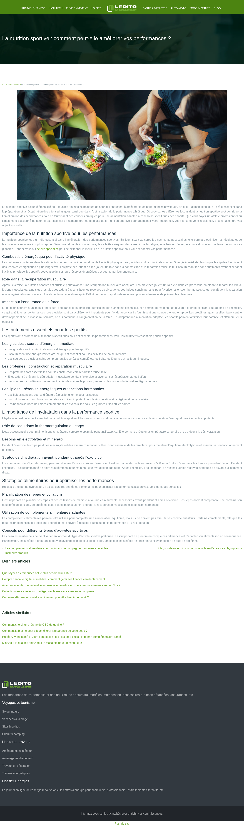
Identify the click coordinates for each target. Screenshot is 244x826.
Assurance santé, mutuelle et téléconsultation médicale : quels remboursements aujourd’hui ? (61, 585)
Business (39, 8)
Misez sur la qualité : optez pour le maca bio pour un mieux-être (42, 642)
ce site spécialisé (48, 248)
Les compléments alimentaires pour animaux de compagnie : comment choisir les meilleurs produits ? (56, 550)
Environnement (77, 8)
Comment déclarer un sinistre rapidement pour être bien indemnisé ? (45, 597)
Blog (217, 8)
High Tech (56, 8)
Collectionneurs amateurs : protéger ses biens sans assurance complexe (48, 591)
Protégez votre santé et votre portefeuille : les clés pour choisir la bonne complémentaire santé (61, 636)
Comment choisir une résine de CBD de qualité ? (33, 624)
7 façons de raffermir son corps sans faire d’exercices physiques (198, 548)
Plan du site (122, 823)
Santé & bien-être (155, 8)
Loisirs (96, 8)
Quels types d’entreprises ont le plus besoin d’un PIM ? (37, 573)
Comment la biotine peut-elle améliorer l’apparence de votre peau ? (44, 630)
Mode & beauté (200, 8)
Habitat (26, 8)
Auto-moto (178, 8)
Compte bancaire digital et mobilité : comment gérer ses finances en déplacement (53, 579)
